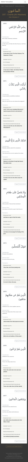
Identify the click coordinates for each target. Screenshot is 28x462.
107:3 (4, 189)
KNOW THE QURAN (7, 2)
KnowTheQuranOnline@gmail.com (14, 454)
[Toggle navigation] (25, 2)
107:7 (4, 396)
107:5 (4, 291)
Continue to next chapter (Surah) (14, 446)
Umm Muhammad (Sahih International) (11, 67)
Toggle (16, 76)
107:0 (4, 23)
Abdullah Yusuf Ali (7, 59)
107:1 (4, 81)
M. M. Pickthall (6, 62)
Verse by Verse (22, 76)
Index (2, 6)
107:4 (4, 243)
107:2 (4, 137)
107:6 (4, 345)
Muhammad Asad (7, 51)
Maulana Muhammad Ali (8, 65)
